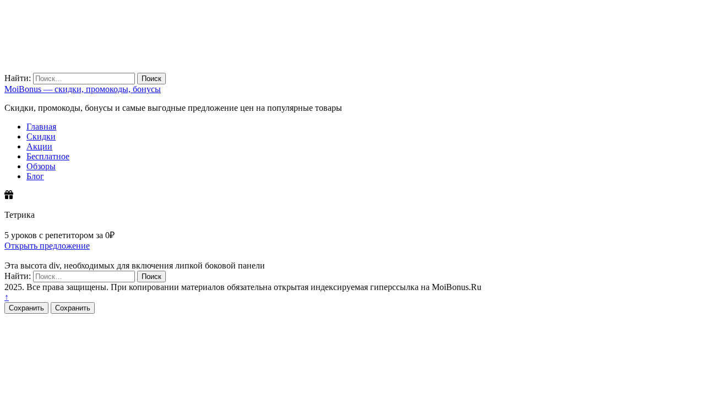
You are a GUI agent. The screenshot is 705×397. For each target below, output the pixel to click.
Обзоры (41, 166)
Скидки (41, 136)
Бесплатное (47, 156)
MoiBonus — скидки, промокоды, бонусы (82, 89)
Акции (39, 146)
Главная (41, 126)
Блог (35, 176)
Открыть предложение (47, 245)
